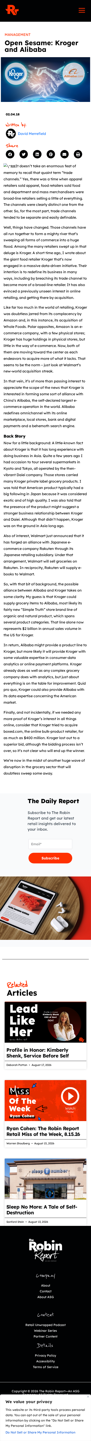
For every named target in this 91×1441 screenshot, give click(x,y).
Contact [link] (45, 1291)
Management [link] (17, 34)
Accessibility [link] (45, 1361)
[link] (12, 10)
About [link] (45, 1285)
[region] (45, 1417)
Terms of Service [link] (45, 1367)
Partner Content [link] (45, 1336)
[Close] (88, 1397)
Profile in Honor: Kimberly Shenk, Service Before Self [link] (37, 1053)
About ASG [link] (45, 1297)
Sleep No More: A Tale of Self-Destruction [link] (41, 1210)
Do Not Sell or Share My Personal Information (40, 1432)
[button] (11, 154)
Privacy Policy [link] (45, 1355)
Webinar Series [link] (45, 1331)
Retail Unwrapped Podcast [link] (45, 1325)
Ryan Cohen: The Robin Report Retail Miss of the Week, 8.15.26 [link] (43, 1131)
